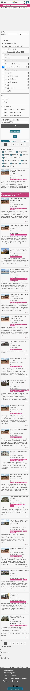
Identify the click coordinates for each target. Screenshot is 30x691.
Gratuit (6, 99)
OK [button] (15, 125)
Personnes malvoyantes (13, 112)
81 (15, 688)
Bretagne (4, 652)
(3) (28, 85)
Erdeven (14, 155)
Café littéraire (9, 55)
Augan (25, 160)
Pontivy (24, 155)
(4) (28, 82)
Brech (5, 163)
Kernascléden (8, 166)
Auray (6, 155)
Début (3, 34)
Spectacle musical (11, 82)
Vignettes (12, 141)
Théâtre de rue (10, 88)
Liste (3, 141)
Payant (6, 102)
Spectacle (8, 73)
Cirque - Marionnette (12, 61)
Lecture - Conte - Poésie (13, 67)
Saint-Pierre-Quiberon (12, 157)
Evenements (5, 646)
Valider (15, 136)
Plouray (23, 163)
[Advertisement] (15, 19)
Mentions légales (9, 673)
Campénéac (22, 152)
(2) (28, 79)
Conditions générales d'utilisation (15, 678)
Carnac (14, 163)
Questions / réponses (10, 676)
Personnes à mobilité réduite (14, 109)
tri (15, 141)
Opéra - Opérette (11, 70)
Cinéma (7, 58)
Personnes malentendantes (14, 115)
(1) (28, 58)
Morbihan (4, 658)
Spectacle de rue (10, 79)
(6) (28, 73)
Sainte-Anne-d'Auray (11, 160)
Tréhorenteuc (8, 152)
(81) (27, 67)
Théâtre (7, 85)
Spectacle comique (11, 76)
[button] (15, 132)
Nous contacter (8, 670)
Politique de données (10, 681)
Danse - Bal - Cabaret (12, 64)
